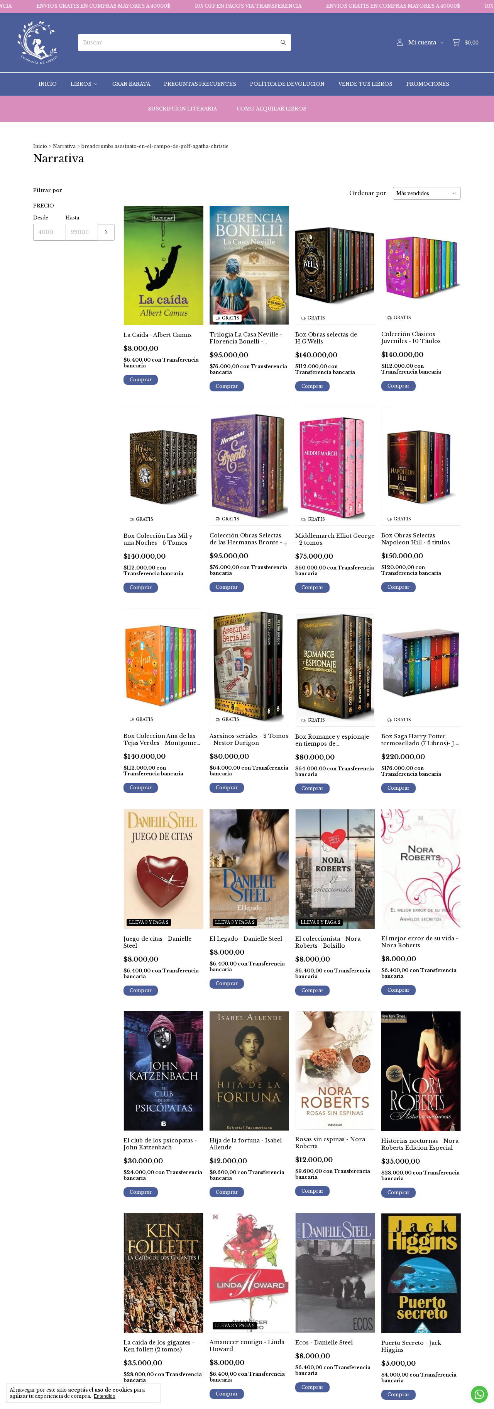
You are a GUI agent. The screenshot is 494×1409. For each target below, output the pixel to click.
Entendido (104, 1396)
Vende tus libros (365, 84)
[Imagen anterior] (221, 260)
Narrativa (64, 146)
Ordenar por (368, 193)
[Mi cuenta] (400, 42)
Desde (40, 218)
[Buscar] (283, 42)
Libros (81, 84)
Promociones (427, 84)
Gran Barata (131, 84)
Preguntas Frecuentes (200, 84)
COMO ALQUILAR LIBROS (271, 109)
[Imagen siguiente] (277, 260)
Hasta (72, 218)
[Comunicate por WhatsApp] (479, 1394)
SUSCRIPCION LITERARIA (182, 109)
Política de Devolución (287, 84)
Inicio (48, 84)
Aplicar (106, 232)
